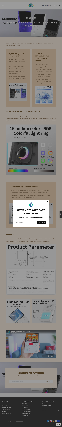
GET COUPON (41, 222)
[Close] (47, 201)
